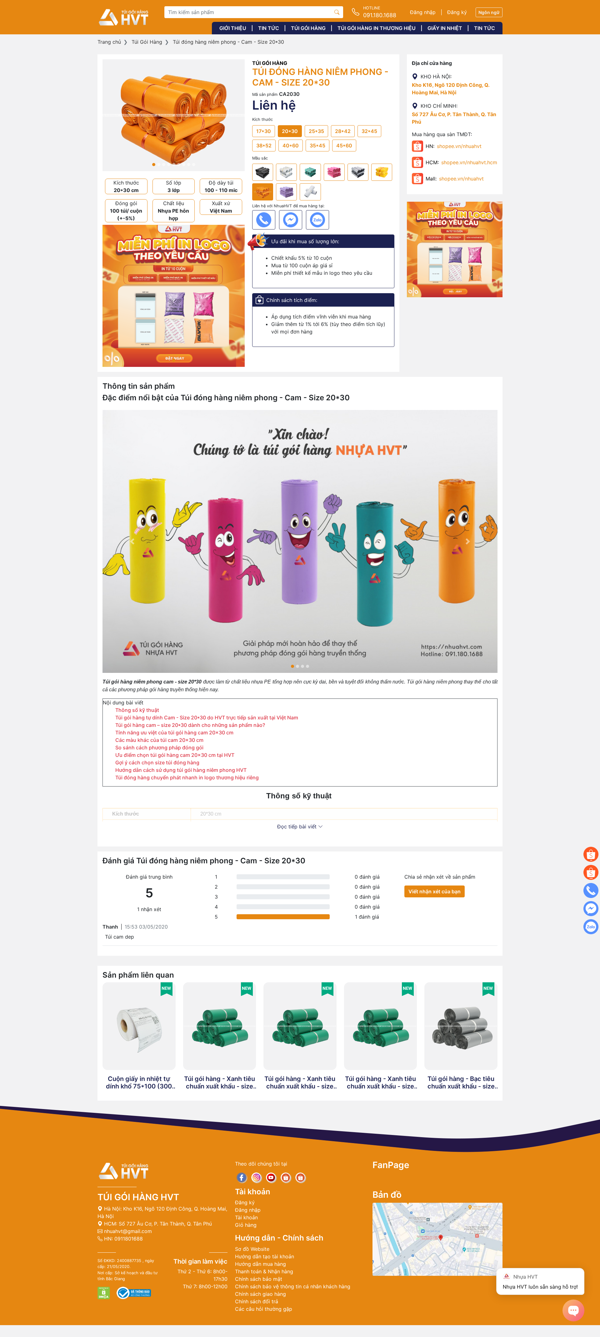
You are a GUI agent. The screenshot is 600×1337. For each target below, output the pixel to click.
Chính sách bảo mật (258, 1279)
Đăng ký (457, 12)
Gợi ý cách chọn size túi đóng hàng (157, 762)
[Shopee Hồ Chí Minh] (590, 872)
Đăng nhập (423, 12)
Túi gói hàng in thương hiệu (377, 28)
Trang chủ (109, 42)
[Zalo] (317, 219)
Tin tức (268, 28)
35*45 (317, 145)
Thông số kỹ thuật (137, 710)
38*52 (264, 145)
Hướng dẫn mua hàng (260, 1264)
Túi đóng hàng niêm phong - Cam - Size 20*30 (228, 42)
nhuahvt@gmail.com (127, 1231)
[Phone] (263, 219)
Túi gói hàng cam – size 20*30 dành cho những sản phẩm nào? (190, 725)
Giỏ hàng (246, 1225)
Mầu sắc (260, 158)
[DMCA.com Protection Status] (105, 1292)
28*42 (343, 131)
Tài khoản (246, 1217)
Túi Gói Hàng (147, 42)
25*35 (316, 131)
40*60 (290, 145)
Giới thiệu (232, 28)
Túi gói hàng (308, 28)
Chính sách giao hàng (260, 1294)
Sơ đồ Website (252, 1249)
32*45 (369, 131)
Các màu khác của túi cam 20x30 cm (159, 740)
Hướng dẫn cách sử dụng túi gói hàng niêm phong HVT (181, 770)
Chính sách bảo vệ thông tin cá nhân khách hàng (292, 1286)
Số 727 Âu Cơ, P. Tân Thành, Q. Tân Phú (165, 1224)
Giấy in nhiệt (445, 28)
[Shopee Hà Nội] (590, 854)
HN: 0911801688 (122, 1239)
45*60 (344, 145)
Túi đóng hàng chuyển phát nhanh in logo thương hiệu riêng (187, 777)
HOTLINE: (300, 1331)
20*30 (290, 131)
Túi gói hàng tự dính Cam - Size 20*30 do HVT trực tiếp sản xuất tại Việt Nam (206, 717)
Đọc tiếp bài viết (297, 826)
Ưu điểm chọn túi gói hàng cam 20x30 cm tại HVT (174, 755)
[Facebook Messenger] (290, 219)
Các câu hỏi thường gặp (263, 1309)
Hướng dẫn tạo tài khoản (264, 1256)
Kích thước (262, 119)
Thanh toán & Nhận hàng (264, 1271)
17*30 (263, 131)
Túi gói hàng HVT (138, 1197)
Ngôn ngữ (489, 12)
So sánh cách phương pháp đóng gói (159, 747)
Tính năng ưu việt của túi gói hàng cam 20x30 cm (174, 732)
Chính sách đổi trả (256, 1301)
